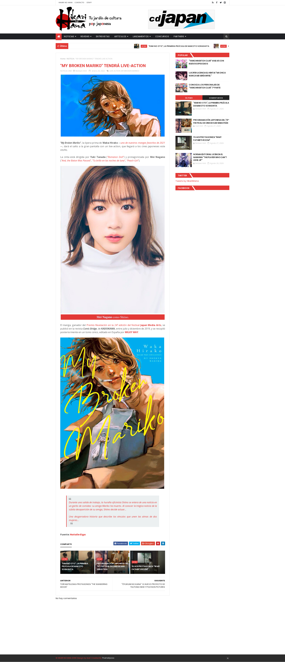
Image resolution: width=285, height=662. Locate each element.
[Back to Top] (227, 658)
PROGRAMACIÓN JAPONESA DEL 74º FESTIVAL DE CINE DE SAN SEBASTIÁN (112, 566)
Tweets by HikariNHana (187, 180)
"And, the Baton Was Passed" (76, 160)
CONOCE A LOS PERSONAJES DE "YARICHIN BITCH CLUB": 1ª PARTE (204, 86)
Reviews (85, 36)
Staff (89, 2)
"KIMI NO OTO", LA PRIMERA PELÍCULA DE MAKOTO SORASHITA (158, 46)
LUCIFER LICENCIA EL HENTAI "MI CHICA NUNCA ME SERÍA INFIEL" (207, 74)
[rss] (212, 2)
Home (62, 58)
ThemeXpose (108, 658)
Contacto (79, 2)
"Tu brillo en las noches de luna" (108, 160)
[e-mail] (224, 2)
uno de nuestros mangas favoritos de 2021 (143, 142)
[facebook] (216, 2)
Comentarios (216, 98)
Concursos (162, 36)
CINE (70, 70)
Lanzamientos (141, 36)
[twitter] (220, 2)
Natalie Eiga (78, 534)
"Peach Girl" (132, 160)
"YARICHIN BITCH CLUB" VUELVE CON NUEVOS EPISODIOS (206, 62)
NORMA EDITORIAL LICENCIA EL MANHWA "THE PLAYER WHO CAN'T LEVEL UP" (210, 157)
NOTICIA (70, 58)
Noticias (69, 36)
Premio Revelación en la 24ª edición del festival (124, 325)
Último (189, 98)
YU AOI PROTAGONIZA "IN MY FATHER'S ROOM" (146, 568)
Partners (179, 36)
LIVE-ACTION (115, 70)
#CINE (123, 46)
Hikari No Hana (65, 2)
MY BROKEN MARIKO (130, 70)
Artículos (120, 36)
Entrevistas (103, 36)
